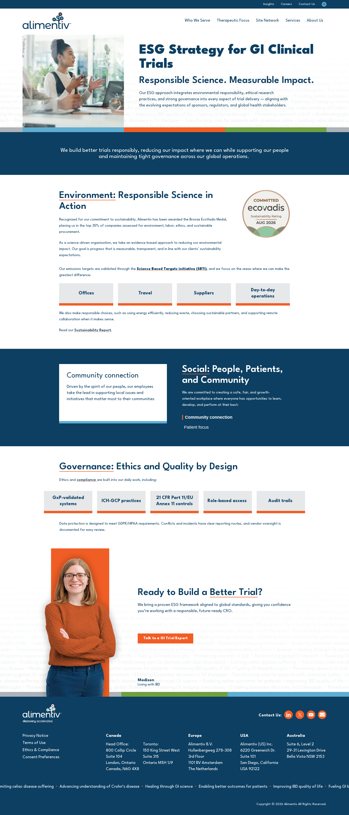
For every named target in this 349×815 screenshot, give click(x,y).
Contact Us (307, 4)
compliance (87, 480)
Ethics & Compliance (41, 750)
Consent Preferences (41, 757)
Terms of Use (34, 743)
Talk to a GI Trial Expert (165, 638)
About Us (315, 21)
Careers (286, 4)
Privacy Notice (35, 736)
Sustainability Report (92, 330)
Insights (268, 4)
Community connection (208, 417)
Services (293, 21)
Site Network (267, 21)
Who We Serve (197, 21)
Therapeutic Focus (233, 21)
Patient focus (196, 427)
